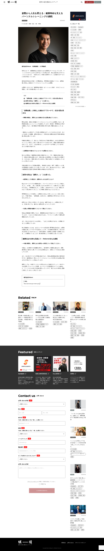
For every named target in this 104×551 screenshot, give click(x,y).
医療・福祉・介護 (33, 23)
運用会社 (63, 542)
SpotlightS (81, 27)
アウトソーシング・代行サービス (78, 76)
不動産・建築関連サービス (76, 66)
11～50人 (78, 42)
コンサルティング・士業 (76, 32)
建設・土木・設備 (75, 73)
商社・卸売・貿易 (75, 94)
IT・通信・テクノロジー (76, 37)
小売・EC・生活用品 (75, 63)
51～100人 (73, 89)
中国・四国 (73, 71)
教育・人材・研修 (75, 35)
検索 (85, 2)
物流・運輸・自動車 (75, 92)
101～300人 (81, 97)
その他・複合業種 (75, 84)
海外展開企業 (74, 81)
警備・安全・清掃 (75, 102)
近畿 (72, 42)
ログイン (97, 2)
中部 (72, 50)
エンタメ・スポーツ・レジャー (77, 53)
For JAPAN (73, 27)
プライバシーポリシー (32, 481)
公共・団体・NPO (75, 68)
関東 (40, 23)
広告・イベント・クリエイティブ (78, 40)
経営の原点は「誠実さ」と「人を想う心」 (38, 101)
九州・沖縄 (73, 55)
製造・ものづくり (75, 58)
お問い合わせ (89, 2)
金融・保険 (73, 97)
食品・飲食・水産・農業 (76, 47)
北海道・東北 (74, 60)
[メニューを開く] (4, 2)
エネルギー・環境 (75, 86)
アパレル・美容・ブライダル (77, 79)
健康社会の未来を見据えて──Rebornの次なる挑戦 (40, 103)
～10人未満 (24, 23)
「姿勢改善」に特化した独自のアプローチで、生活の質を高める (44, 98)
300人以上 (73, 99)
